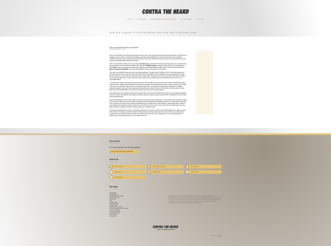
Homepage (112, 193)
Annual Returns (114, 197)
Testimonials (113, 202)
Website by (213, 235)
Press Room (113, 214)
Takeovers (112, 199)
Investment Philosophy (116, 196)
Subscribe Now (114, 203)
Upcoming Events (114, 211)
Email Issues (113, 205)
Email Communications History (118, 208)
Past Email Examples (116, 206)
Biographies (113, 194)
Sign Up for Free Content (122, 151)
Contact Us (112, 216)
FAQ (110, 200)
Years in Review (114, 210)
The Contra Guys (114, 213)
